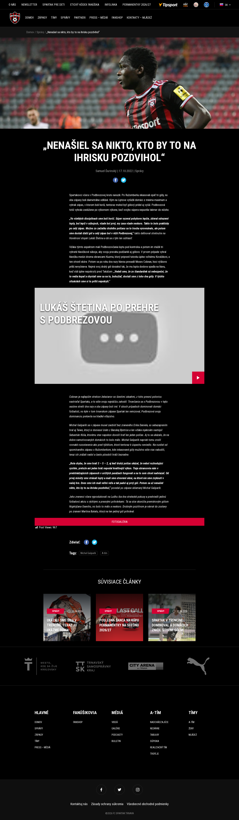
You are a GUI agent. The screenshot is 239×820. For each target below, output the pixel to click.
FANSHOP (117, 17)
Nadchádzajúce (159, 722)
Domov (29, 17)
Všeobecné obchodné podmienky (148, 804)
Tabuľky (154, 734)
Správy (65, 17)
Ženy (191, 728)
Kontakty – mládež (139, 17)
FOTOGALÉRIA (120, 521)
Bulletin (116, 741)
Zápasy (42, 17)
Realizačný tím (158, 747)
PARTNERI (80, 17)
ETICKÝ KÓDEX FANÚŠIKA (84, 4)
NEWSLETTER (29, 4)
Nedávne (155, 728)
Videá (115, 722)
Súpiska (154, 741)
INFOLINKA (111, 4)
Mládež (193, 734)
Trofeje (154, 753)
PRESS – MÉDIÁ (98, 17)
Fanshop (78, 722)
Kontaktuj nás (79, 804)
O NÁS (12, 4)
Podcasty (117, 734)
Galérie (116, 728)
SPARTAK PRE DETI (54, 4)
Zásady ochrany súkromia (107, 804)
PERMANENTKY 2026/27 (136, 4)
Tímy (54, 17)
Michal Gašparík (88, 553)
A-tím (104, 553)
